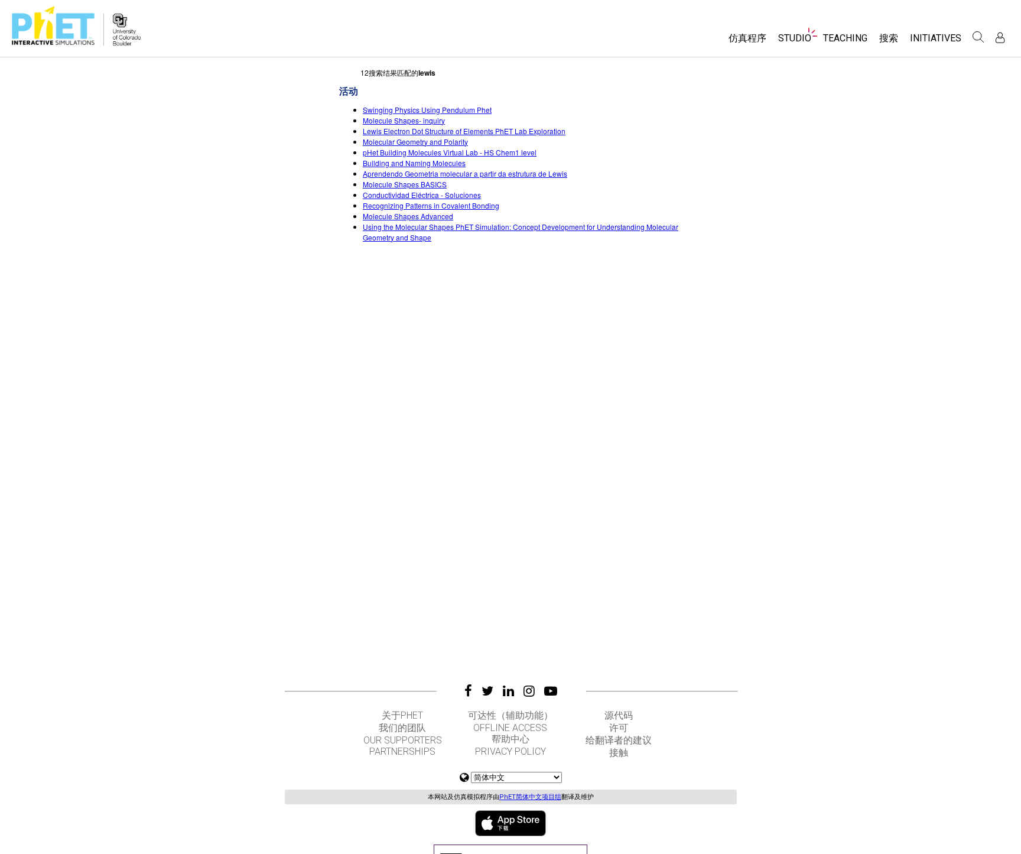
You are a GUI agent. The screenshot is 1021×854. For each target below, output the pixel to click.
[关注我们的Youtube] (551, 690)
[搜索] (978, 37)
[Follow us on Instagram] (529, 690)
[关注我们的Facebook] (468, 690)
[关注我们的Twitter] (487, 690)
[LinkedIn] (508, 690)
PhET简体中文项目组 (530, 797)
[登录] (1000, 37)
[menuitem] (747, 42)
